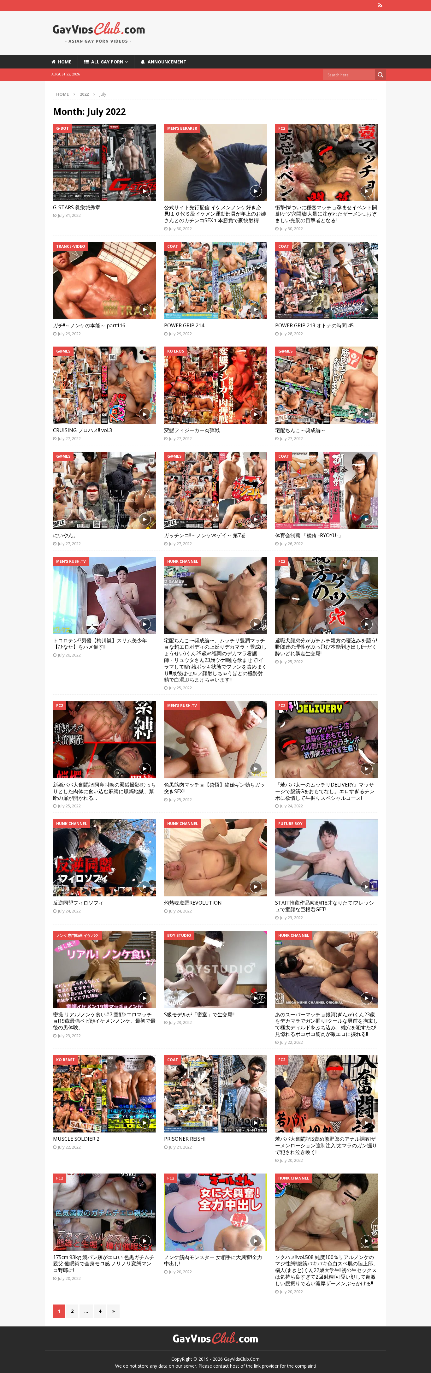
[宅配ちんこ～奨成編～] (326, 385)
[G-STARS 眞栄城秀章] (104, 162)
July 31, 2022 (69, 215)
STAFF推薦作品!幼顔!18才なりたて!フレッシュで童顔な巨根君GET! (324, 906)
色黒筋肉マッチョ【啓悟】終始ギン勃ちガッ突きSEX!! (214, 788)
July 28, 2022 (291, 333)
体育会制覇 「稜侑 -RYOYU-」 (309, 535)
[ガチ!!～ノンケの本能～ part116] (104, 280)
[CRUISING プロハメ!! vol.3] (104, 385)
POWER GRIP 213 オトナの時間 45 (314, 325)
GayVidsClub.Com (242, 1359)
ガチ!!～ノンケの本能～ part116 (89, 325)
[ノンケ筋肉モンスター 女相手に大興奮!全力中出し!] (215, 1212)
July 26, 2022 (291, 543)
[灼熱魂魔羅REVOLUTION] (215, 857)
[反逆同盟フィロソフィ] (104, 857)
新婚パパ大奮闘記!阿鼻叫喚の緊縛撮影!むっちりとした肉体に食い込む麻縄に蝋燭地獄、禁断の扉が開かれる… (104, 791)
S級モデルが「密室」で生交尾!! (199, 1014)
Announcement (165, 62)
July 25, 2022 (180, 688)
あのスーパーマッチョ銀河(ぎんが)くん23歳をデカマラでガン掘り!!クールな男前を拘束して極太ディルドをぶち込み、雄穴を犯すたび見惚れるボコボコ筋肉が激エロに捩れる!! (326, 1024)
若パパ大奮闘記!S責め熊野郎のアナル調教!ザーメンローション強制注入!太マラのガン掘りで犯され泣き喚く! (326, 1145)
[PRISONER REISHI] (215, 1093)
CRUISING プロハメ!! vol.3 (82, 430)
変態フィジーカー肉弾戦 (192, 430)
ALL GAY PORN (106, 62)
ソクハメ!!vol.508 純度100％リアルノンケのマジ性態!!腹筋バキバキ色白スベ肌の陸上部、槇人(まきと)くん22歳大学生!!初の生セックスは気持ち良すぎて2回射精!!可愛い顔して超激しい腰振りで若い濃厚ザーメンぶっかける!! (326, 1270)
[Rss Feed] (380, 5)
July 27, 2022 (69, 438)
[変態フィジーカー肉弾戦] (215, 385)
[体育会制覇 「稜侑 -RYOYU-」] (326, 490)
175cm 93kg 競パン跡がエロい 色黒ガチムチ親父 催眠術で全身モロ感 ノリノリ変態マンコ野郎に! (103, 1264)
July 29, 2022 (69, 333)
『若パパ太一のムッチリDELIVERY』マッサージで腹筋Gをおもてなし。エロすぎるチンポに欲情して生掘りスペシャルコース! (325, 791)
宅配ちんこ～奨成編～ (300, 430)
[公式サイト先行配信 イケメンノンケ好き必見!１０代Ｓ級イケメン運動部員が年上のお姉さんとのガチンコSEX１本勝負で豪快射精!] (215, 162)
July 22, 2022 (291, 1042)
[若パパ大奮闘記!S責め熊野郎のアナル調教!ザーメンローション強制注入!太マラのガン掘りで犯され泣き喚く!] (326, 1093)
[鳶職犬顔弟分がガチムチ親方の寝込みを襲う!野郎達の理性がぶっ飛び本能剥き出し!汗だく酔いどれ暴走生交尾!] (326, 595)
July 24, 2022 (291, 806)
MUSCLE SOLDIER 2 (76, 1138)
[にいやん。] (104, 490)
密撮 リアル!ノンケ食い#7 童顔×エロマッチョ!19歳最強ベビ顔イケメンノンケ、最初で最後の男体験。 (104, 1021)
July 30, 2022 (180, 228)
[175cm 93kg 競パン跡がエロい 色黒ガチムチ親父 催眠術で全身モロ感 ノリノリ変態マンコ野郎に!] (104, 1212)
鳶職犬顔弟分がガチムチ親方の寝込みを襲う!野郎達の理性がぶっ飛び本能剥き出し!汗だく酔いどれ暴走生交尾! (326, 647)
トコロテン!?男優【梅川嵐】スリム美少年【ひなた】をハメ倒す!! (100, 644)
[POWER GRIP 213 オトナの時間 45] (326, 280)
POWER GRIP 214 (184, 325)
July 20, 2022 (291, 1160)
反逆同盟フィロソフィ (78, 902)
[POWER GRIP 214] (215, 280)
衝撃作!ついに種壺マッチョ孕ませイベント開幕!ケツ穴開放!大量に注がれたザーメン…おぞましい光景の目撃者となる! (326, 214)
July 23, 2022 (291, 917)
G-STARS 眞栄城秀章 (76, 207)
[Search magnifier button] (380, 74)
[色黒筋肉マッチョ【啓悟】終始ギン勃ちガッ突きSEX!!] (215, 739)
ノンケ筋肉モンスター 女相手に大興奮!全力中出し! (213, 1260)
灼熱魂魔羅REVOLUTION (193, 902)
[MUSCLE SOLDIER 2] (104, 1093)
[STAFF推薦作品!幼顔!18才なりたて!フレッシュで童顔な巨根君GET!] (326, 857)
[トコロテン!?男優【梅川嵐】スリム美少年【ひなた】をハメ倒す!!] (104, 595)
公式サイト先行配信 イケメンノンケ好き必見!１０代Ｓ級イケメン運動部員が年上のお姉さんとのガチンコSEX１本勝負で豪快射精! (215, 214)
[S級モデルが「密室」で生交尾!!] (215, 969)
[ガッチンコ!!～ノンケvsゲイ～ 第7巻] (215, 490)
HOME (63, 62)
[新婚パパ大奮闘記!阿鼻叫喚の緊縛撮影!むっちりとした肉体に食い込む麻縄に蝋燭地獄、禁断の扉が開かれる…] (104, 739)
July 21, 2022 (180, 1147)
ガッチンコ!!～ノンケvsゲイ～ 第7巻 (205, 535)
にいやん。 (65, 535)
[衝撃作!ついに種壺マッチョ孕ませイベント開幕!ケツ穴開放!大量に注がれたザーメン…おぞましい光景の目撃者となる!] (326, 162)
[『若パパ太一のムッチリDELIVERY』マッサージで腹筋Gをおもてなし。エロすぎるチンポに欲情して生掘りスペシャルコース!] (326, 739)
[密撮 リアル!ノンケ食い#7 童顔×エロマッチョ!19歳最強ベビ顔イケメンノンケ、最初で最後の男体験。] (104, 969)
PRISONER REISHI (185, 1138)
